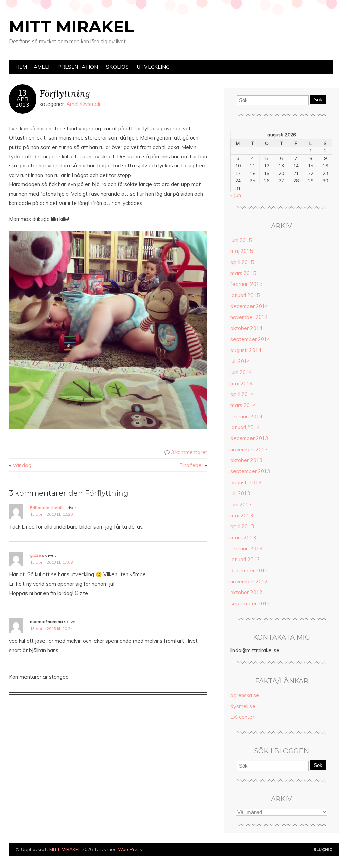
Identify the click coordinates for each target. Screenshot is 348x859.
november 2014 (249, 317)
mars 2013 (243, 537)
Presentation (77, 67)
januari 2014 (245, 427)
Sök (318, 99)
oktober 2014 (246, 328)
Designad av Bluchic (323, 850)
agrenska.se (244, 695)
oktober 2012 (246, 592)
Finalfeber (191, 465)
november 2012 (249, 581)
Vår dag (22, 465)
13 (22, 93)
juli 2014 (240, 361)
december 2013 (249, 438)
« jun (235, 195)
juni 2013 (241, 504)
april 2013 (242, 526)
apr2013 (22, 102)
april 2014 (242, 394)
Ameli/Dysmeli (83, 104)
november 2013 (249, 449)
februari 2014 (246, 416)
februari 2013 (246, 548)
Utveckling (153, 67)
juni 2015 (241, 240)
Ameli (41, 67)
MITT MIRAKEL (71, 26)
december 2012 (249, 570)
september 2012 (250, 603)
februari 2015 (246, 284)
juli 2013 (240, 493)
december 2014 (249, 306)
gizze (35, 555)
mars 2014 (243, 405)
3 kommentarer (189, 452)
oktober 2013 (246, 460)
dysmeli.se (242, 706)
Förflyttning (65, 93)
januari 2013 (245, 559)
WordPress (130, 849)
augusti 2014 (245, 350)
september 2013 (250, 471)
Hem (21, 67)
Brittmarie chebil (46, 507)
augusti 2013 (245, 482)
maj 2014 (241, 383)
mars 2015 (243, 273)
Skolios (117, 67)
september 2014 (250, 339)
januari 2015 (245, 295)
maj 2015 (241, 251)
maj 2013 (241, 515)
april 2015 (242, 262)
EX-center (242, 717)
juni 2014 (241, 372)
